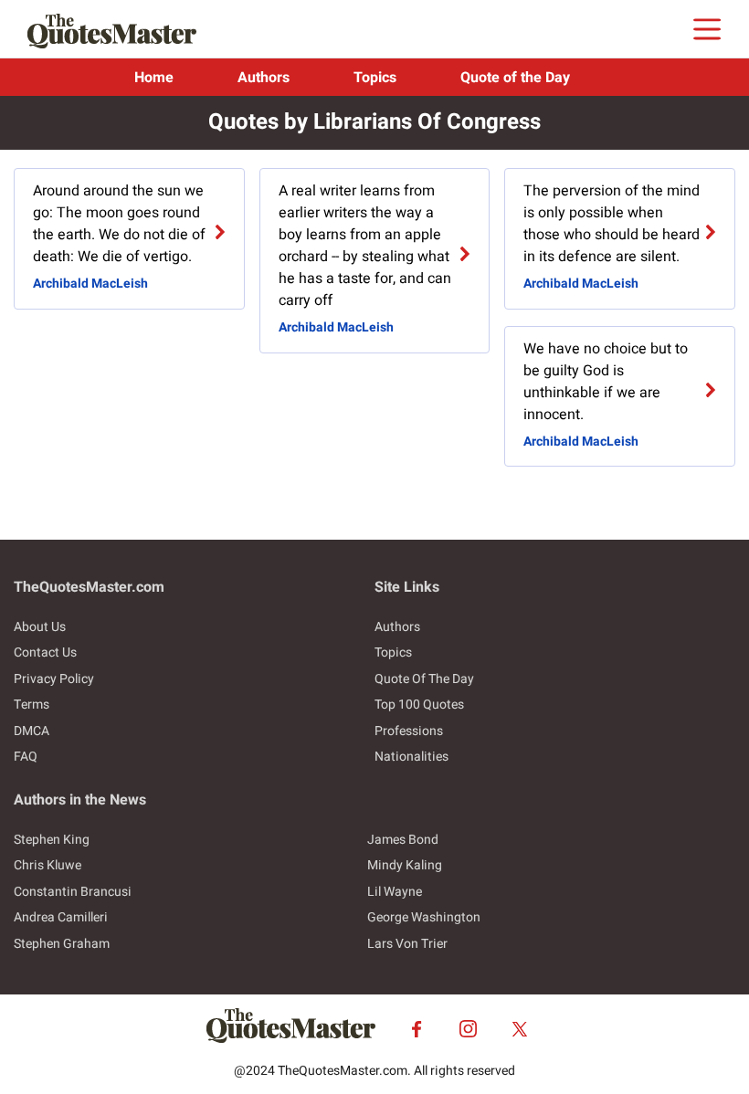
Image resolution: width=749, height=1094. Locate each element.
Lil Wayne (394, 891)
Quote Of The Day (424, 679)
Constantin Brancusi (73, 891)
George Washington (423, 917)
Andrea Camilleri (61, 917)
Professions (408, 731)
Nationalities (411, 756)
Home (154, 78)
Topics (374, 78)
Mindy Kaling (404, 865)
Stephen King (52, 839)
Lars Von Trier (407, 943)
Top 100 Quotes (419, 704)
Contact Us (45, 652)
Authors (263, 78)
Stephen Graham (62, 943)
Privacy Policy (54, 679)
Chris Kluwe (47, 865)
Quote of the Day (515, 78)
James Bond (402, 839)
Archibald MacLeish (90, 283)
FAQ (25, 756)
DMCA (31, 731)
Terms (31, 704)
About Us (40, 626)
